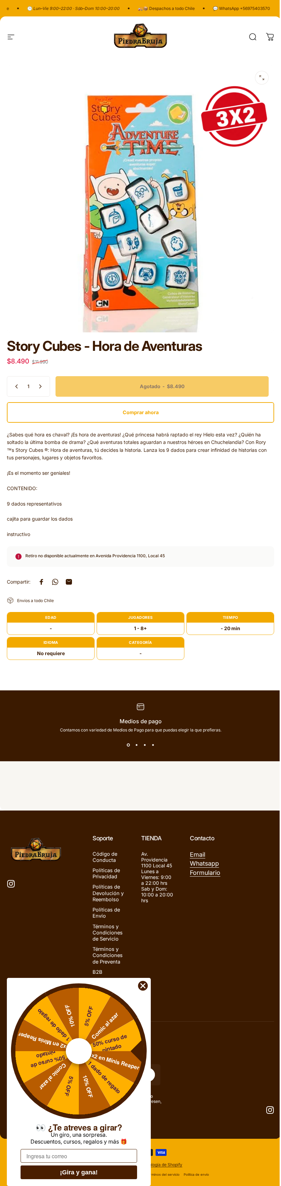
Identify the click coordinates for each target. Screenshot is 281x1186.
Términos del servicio (163, 1174)
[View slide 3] (144, 745)
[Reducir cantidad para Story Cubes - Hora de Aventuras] (15, 386)
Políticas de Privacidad (106, 873)
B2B (97, 972)
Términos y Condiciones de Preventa (108, 955)
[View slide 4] (153, 745)
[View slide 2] (136, 745)
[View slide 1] (128, 745)
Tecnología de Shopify (160, 1164)
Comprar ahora (141, 412)
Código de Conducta (105, 857)
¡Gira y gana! (79, 1172)
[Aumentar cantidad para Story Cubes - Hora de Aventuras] (42, 386)
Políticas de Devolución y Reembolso (108, 893)
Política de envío (196, 1174)
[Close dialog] (143, 986)
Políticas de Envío (106, 913)
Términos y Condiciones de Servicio (108, 932)
